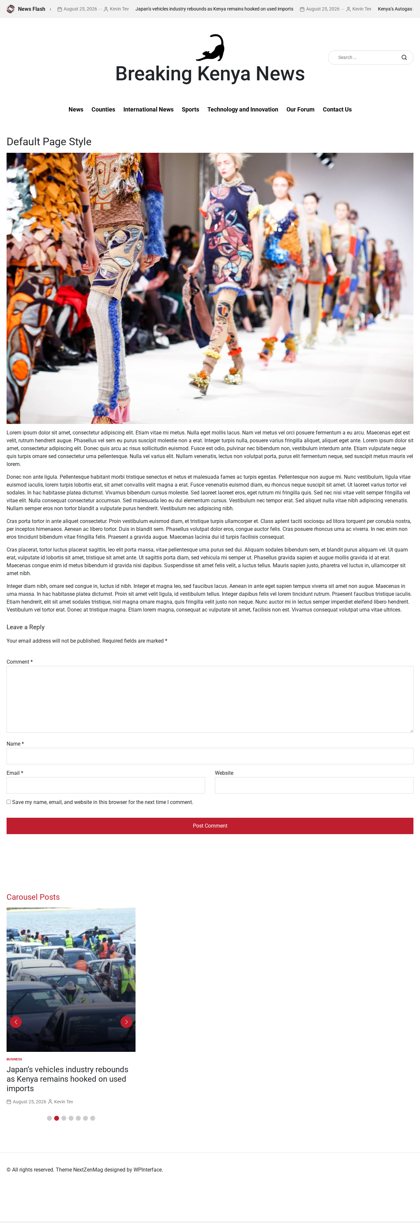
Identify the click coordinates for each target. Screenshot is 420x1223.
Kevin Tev (82, 8)
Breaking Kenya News (210, 74)
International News (148, 109)
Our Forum (300, 109)
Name (15, 744)
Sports (190, 109)
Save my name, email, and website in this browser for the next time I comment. (102, 802)
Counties (103, 109)
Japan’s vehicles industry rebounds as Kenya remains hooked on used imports (177, 8)
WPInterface (148, 1170)
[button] (49, 1118)
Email (15, 773)
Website (224, 773)
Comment (20, 662)
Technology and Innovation (242, 109)
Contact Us (337, 109)
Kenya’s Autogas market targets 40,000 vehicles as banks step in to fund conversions (67, 1079)
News (76, 109)
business (14, 1059)
